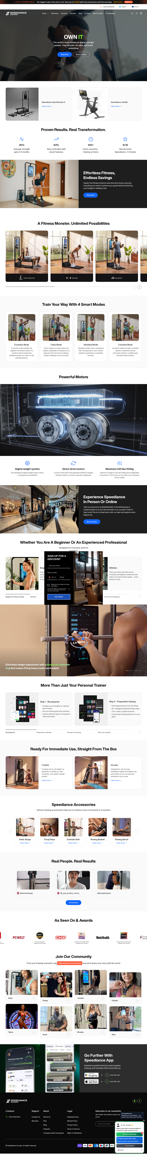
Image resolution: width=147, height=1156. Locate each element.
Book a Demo (81, 54)
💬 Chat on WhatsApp (132, 1133)
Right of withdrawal (74, 1133)
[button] (45, 13)
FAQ (44, 1121)
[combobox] (52, 577)
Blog (45, 1125)
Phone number (52, 572)
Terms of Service (73, 1129)
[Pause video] (69, 204)
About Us (46, 1117)
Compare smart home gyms (53, 1133)
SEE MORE (59, 597)
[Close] (100, 553)
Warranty (35, 1121)
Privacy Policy (72, 1125)
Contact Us (36, 1117)
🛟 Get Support (129, 1146)
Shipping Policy (73, 1117)
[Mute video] (74, 204)
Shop (127, 2)
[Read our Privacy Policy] (69, 589)
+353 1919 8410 (108, 7)
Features (46, 1129)
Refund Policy (72, 1121)
